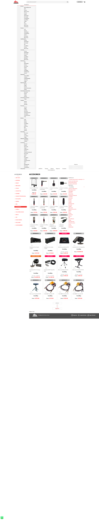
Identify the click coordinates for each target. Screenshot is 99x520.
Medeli (25, 101)
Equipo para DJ (23, 82)
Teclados (22, 100)
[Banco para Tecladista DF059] (36, 287)
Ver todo (18, 177)
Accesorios (23, 142)
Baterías (22, 118)
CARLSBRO (71, 191)
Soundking (26, 19)
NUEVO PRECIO (64, 233)
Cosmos (25, 77)
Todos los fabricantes (73, 188)
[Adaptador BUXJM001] (63, 219)
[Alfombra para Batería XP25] (64, 240)
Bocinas (22, 6)
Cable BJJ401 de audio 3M (49, 293)
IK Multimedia (26, 164)
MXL (25, 62)
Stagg (25, 21)
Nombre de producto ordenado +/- (76, 179)
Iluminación (23, 74)
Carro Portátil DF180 (34, 188)
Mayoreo (58, 168)
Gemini (25, 14)
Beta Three (26, 25)
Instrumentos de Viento (25, 97)
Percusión (22, 105)
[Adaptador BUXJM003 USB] (54, 219)
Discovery (26, 92)
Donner (25, 47)
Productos (26, 4)
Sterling (25, 109)
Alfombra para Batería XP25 (63, 247)
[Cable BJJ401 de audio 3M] (50, 287)
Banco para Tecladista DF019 (78, 269)
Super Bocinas (71, 221)
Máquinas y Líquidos (24, 138)
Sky (24, 22)
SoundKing (26, 45)
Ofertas (52, 168)
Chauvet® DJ (26, 75)
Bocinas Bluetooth (27, 7)
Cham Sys (70, 192)
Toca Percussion (27, 115)
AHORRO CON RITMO (35, 256)
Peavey (25, 10)
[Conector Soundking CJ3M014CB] (54, 201)
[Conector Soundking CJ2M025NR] (44, 201)
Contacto (64, 168)
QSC (25, 8)
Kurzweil (25, 104)
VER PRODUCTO (34, 178)
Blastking (26, 58)
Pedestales (23, 131)
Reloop (70, 216)
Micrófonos (23, 60)
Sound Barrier (26, 18)
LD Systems (26, 26)
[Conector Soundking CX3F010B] (63, 201)
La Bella (17, 209)
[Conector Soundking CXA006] (44, 219)
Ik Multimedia (26, 71)
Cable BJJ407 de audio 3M (78, 293)
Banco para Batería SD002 (63, 269)
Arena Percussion (27, 112)
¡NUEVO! (40, 168)
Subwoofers (23, 168)
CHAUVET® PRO (27, 78)
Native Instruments (27, 88)
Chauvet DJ (26, 149)
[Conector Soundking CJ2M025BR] (34, 201)
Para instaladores (51, 170)
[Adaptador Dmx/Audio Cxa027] (36, 240)
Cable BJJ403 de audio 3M (63, 293)
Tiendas (46, 168)
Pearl (25, 116)
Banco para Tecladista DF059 (35, 293)
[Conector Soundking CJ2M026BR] (44, 183)
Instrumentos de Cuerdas (25, 90)
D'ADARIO (71, 196)
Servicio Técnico (75, 167)
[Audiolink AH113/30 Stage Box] (79, 240)
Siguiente (57, 308)
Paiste (25, 120)
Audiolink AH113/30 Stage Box (79, 247)
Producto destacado (73, 183)
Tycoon (25, 107)
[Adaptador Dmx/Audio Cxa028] (50, 240)
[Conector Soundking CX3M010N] (34, 219)
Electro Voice (26, 11)
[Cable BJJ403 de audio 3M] (64, 287)
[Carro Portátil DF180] (34, 183)
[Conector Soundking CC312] (63, 183)
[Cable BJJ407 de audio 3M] (79, 287)
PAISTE (70, 210)
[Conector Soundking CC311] (54, 183)
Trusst (25, 134)
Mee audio (26, 146)
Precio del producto (73, 182)
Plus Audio (26, 17)
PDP (25, 127)
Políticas (73, 168)
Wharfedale (26, 15)
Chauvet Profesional (28, 152)
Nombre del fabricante (73, 181)
